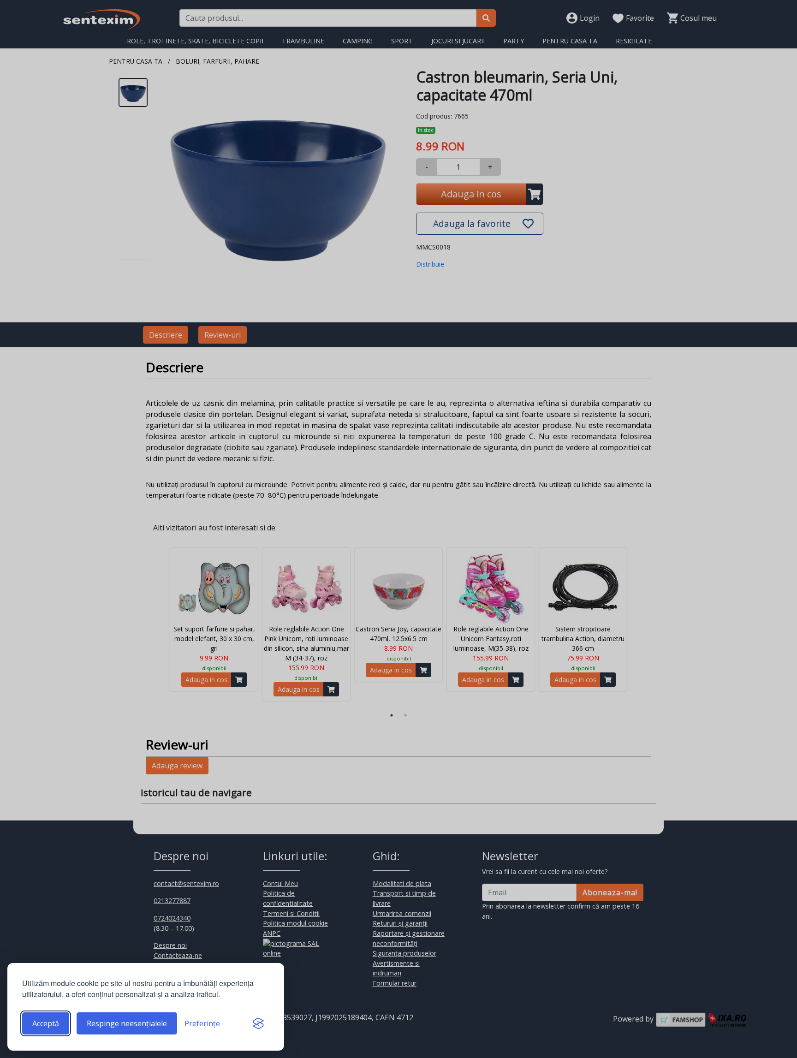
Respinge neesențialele (127, 1023)
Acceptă (45, 1023)
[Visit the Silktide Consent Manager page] (258, 1023)
